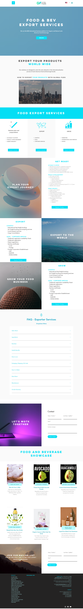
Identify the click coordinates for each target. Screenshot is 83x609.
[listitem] (15, 479)
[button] (13, 2)
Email (49, 421)
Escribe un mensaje (51, 426)
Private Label (13, 602)
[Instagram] (65, 607)
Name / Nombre (51, 415)
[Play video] (40, 91)
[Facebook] (68, 607)
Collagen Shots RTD (14, 588)
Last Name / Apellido (67, 415)
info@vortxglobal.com (67, 594)
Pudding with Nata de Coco (16, 580)
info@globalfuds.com (67, 592)
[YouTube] (70, 607)
